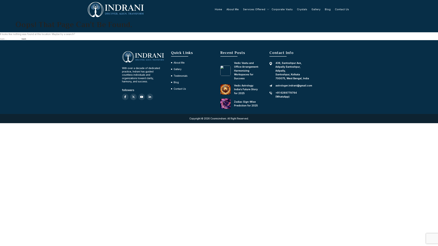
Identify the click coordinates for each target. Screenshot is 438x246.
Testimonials (181, 75)
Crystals (302, 9)
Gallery (316, 9)
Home (218, 9)
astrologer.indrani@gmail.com (293, 85)
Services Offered (254, 9)
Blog (328, 9)
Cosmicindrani (218, 118)
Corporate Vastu (282, 9)
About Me (233, 9)
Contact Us (342, 9)
